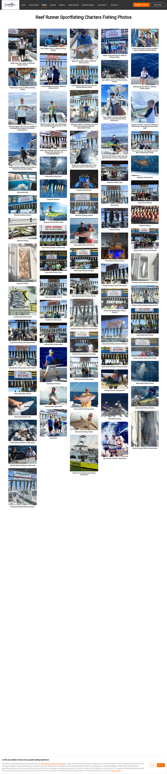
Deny (152, 765)
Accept (160, 765)
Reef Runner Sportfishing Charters (53, 764)
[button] (103, 5)
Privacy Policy (116, 771)
